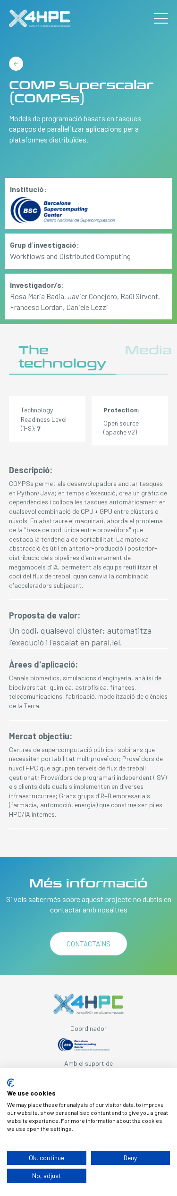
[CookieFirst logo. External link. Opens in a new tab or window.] (10, 1083)
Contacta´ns (88, 943)
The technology (62, 357)
